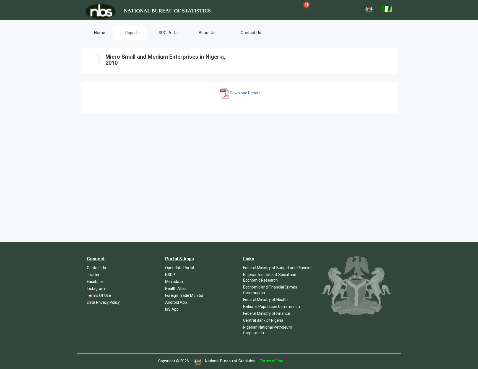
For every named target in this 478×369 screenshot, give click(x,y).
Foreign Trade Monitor (184, 295)
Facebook (95, 281)
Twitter (93, 274)
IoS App (172, 309)
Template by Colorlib (302, 361)
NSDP (170, 274)
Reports (132, 32)
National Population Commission (271, 306)
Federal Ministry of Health (265, 299)
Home (99, 32)
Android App (176, 302)
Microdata (174, 281)
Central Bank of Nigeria (263, 320)
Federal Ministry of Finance (266, 313)
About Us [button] (207, 32)
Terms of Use (271, 361)
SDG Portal (168, 32)
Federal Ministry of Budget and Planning (278, 268)
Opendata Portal (179, 268)
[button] (278, 8)
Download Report (245, 93)
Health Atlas (175, 288)
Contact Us (250, 32)
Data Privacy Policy (103, 302)
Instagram (96, 288)
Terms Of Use (99, 295)
